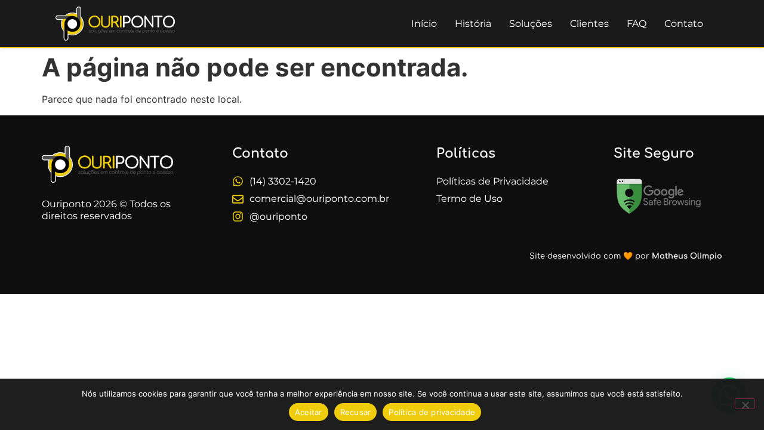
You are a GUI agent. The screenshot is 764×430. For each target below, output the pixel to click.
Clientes (589, 23)
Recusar (355, 412)
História (473, 23)
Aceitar (308, 412)
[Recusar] (745, 403)
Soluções (530, 23)
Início (424, 23)
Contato (683, 23)
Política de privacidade (432, 412)
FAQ (636, 23)
